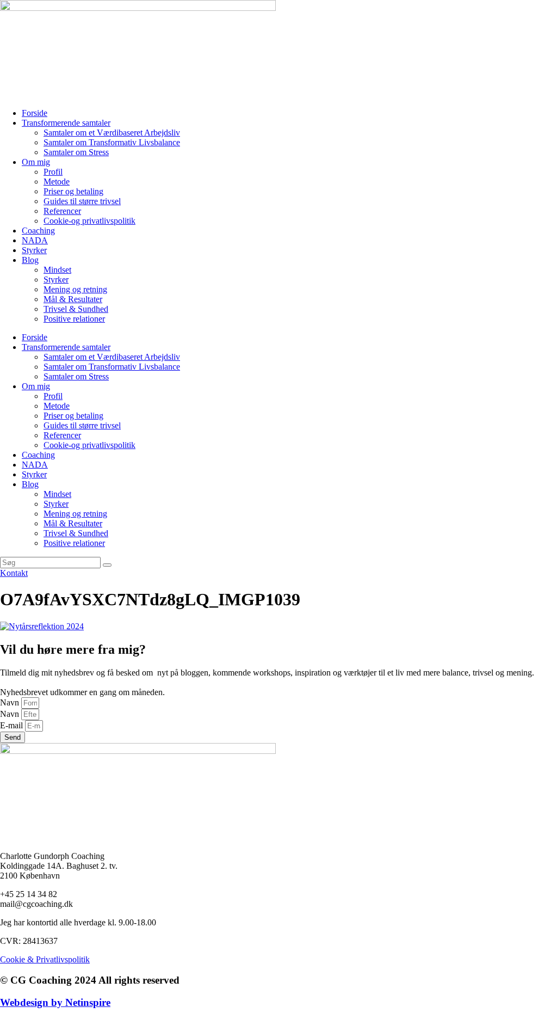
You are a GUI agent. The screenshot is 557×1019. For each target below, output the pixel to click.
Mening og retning (75, 289)
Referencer (62, 211)
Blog (30, 260)
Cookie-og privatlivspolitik (89, 220)
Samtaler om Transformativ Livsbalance (112, 142)
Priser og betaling (73, 191)
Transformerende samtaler (66, 122)
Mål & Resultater (73, 299)
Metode (57, 181)
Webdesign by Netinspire (55, 1002)
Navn (10, 702)
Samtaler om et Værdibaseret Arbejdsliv (112, 132)
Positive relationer (74, 318)
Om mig (36, 162)
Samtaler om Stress (76, 152)
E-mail (12, 725)
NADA (35, 240)
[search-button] (107, 565)
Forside (34, 113)
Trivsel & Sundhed (76, 309)
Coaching (38, 230)
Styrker (34, 250)
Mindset (57, 269)
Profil (53, 171)
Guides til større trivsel (82, 201)
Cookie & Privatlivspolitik (45, 959)
